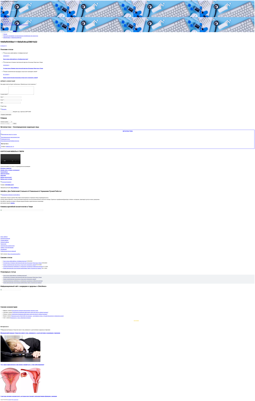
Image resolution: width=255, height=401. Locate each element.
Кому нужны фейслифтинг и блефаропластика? (15, 59)
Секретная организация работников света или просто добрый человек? (30, 312)
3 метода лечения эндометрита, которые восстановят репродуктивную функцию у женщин (29, 396)
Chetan (9, 399)
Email (2, 100)
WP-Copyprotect (15, 399)
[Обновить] (3, 109)
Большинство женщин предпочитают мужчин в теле (25, 310)
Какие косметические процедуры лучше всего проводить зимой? (20, 77)
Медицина (5, 17)
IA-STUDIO (136, 320)
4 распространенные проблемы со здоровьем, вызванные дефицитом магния (22, 266)
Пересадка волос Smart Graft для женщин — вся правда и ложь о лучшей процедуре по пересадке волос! (37, 316)
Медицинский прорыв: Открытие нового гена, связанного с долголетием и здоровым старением (30, 333)
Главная (5, 15)
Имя (2, 97)
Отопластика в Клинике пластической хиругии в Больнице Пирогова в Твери (23, 68)
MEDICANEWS (4, 7)
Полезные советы (7, 23)
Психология (6, 21)
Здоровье (5, 19)
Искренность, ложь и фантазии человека (20, 317)
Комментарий (4, 94)
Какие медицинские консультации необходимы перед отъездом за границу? (22, 268)
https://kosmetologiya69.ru (14, 254)
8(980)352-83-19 (10, 146)
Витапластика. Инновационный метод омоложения (16, 24)
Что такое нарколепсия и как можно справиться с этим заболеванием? (22, 364)
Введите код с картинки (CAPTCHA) (22, 111)
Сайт (2, 102)
